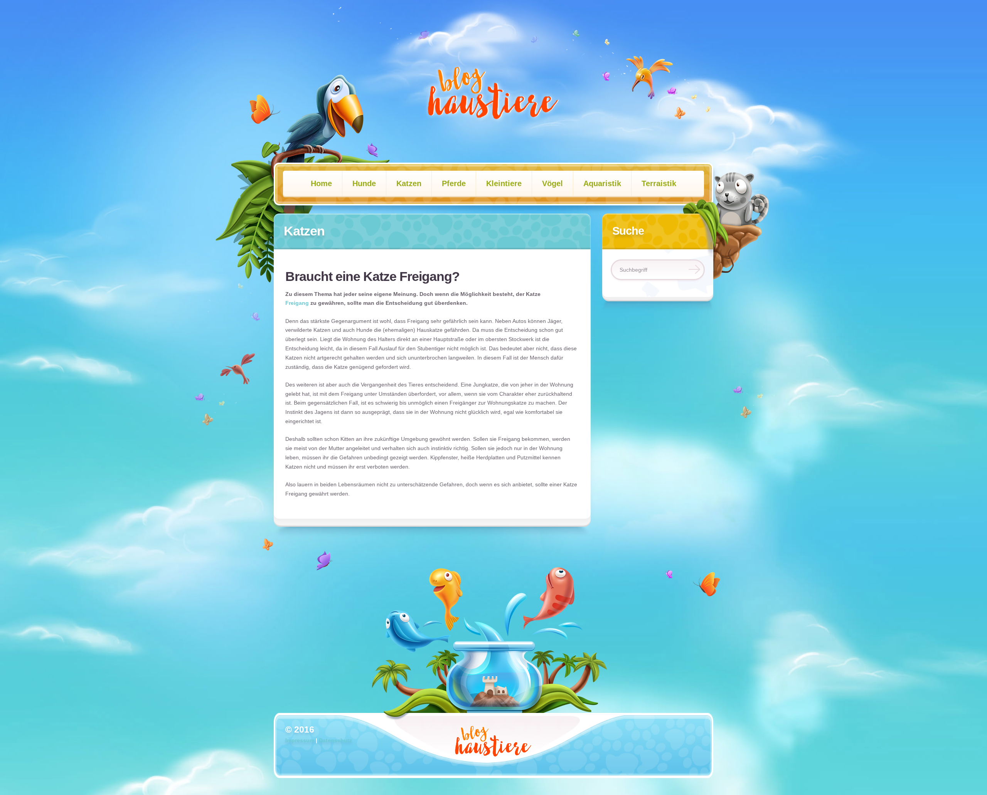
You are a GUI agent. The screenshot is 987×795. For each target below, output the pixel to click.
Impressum (299, 740)
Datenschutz (335, 740)
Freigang (297, 303)
